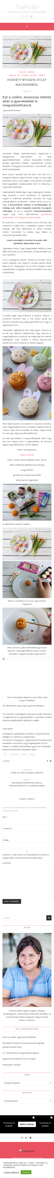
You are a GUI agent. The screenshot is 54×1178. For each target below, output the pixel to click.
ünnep (32, 754)
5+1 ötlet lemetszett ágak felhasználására (21, 1053)
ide (12, 737)
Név (5, 817)
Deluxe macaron (27, 454)
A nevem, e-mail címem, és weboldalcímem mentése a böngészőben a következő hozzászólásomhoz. (26, 856)
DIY (19, 75)
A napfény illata (27, 7)
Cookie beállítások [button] (11, 1172)
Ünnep (42, 75)
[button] (9, 1124)
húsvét (33, 75)
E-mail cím (8, 828)
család (22, 72)
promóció (14, 754)
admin (7, 761)
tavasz (23, 754)
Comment (7, 863)
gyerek (25, 75)
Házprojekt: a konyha (12, 1064)
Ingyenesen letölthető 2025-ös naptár (19, 1058)
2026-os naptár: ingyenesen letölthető (19, 1037)
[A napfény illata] (27, 1151)
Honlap (6, 840)
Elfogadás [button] (26, 1172)
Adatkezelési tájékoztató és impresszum (27, 1158)
